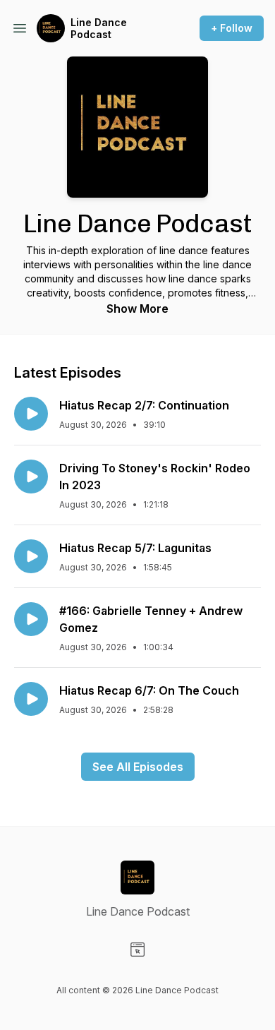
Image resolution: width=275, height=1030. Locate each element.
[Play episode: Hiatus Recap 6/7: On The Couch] (31, 699)
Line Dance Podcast (99, 28)
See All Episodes (137, 767)
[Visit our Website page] (137, 949)
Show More (137, 308)
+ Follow (231, 28)
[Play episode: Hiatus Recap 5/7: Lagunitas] (31, 556)
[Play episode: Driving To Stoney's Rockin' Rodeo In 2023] (31, 476)
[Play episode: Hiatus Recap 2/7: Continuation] (31, 414)
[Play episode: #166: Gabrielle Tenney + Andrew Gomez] (31, 619)
